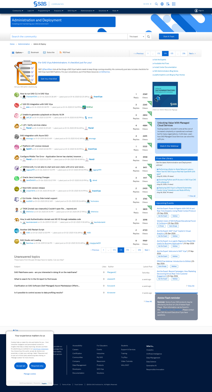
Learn (30, 11)
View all (192, 196)
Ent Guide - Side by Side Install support (40, 198)
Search (156, 4)
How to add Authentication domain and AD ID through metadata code (50, 219)
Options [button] (19, 52)
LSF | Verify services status (35, 125)
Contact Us (167, 4)
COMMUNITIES (58, 4)
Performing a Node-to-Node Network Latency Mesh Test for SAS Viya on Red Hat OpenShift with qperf (176, 171)
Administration (87, 11)
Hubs (115, 11)
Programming (43, 11)
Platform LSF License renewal (36, 146)
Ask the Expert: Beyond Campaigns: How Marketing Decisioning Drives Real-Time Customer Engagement (176, 273)
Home (12, 44)
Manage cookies (30, 374)
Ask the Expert (162, 216)
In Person (161, 226)
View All (148, 301)
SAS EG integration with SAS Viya (38, 104)
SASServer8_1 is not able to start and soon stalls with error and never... (54, 167)
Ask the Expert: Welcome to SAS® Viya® (172, 251)
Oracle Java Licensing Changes (36, 177)
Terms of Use (66, 384)
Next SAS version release (34, 188)
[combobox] (81, 36)
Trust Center (78, 384)
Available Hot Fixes (161, 63)
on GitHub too (104, 72)
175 (172, 53)
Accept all (20, 366)
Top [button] (16, 330)
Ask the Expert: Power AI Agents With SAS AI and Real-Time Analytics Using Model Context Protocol (176, 209)
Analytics (58, 11)
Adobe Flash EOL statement (171, 310)
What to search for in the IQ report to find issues (35, 279)
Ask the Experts (160, 60)
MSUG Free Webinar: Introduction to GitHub (174, 261)
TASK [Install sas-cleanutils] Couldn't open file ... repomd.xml (50, 209)
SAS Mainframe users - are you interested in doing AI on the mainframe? (46, 272)
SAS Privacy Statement (40, 349)
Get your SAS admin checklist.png (25, 87)
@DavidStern (47, 69)
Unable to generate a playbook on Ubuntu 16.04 (44, 114)
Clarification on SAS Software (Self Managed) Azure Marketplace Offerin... (47, 286)
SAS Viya (71, 11)
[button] (25, 72)
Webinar (175, 216)
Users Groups (173, 226)
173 (158, 53)
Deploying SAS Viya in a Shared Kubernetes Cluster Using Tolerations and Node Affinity (174, 189)
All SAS (146, 4)
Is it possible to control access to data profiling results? (38, 292)
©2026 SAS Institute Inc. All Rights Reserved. (102, 384)
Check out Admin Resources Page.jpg (164, 110)
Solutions (102, 11)
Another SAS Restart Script (32, 229)
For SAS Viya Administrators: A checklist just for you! (65, 62)
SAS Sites (173, 4)
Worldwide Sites (162, 4)
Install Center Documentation (165, 67)
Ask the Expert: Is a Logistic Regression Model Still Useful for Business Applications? (176, 242)
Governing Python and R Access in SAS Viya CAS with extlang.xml (176, 181)
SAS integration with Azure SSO (34, 135)
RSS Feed (66, 52)
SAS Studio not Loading (30, 240)
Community (17, 11)
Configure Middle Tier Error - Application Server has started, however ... (51, 156)
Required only (37, 366)
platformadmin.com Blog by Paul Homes (169, 75)
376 (183, 53)
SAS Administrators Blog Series (166, 71)
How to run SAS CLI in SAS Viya (34, 93)
